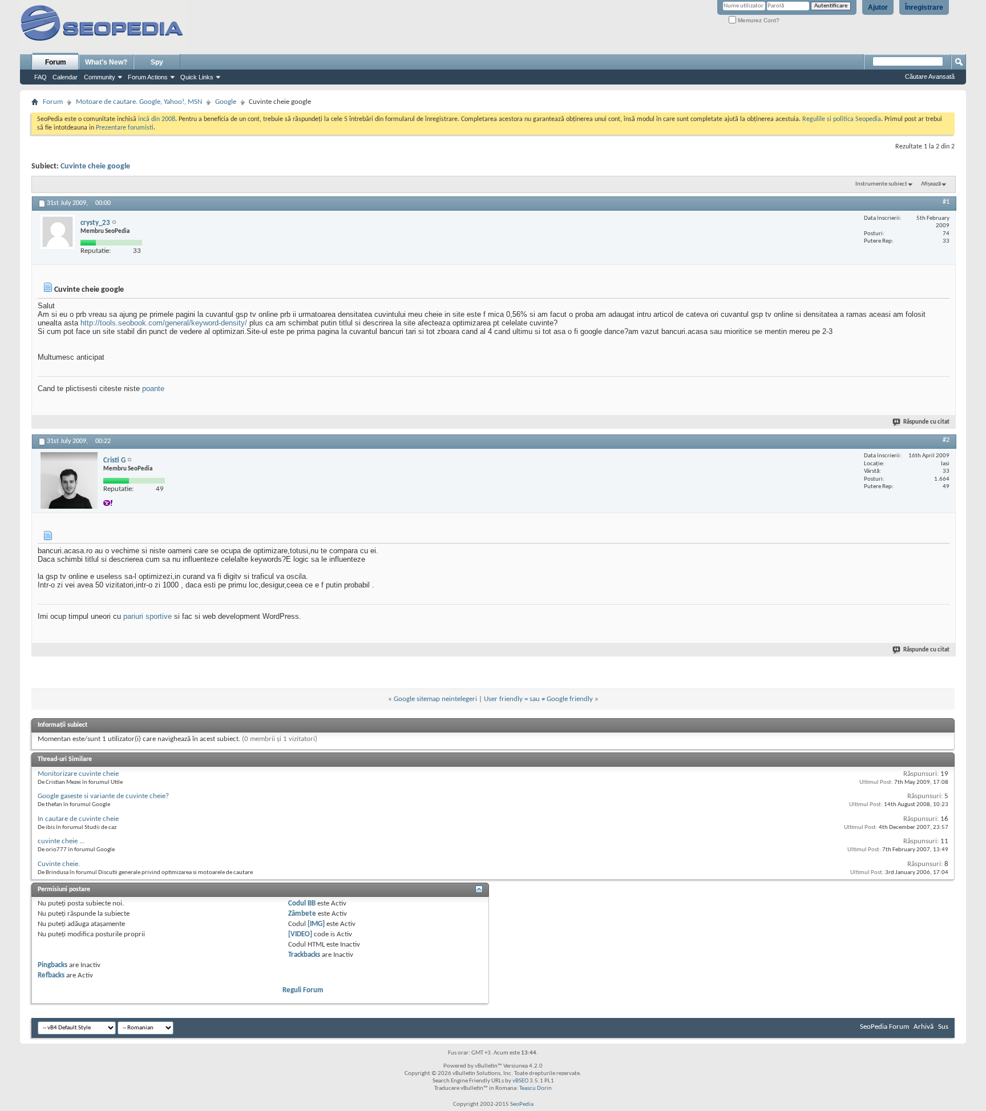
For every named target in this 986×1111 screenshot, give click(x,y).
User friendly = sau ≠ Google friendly (538, 699)
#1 (946, 202)
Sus (943, 1027)
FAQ (40, 77)
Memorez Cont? (757, 20)
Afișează (931, 184)
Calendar (65, 77)
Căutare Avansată (930, 76)
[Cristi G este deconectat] (69, 480)
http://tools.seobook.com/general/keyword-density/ (163, 323)
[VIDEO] (300, 934)
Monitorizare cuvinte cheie (78, 774)
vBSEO (520, 1081)
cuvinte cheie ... (61, 841)
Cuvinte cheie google (95, 166)
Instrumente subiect (881, 184)
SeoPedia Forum (884, 1027)
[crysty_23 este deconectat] (58, 232)
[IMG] (316, 924)
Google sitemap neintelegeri (435, 699)
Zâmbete (302, 913)
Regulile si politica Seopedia (841, 119)
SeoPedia (522, 1104)
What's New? (106, 62)
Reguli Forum (303, 990)
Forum (55, 62)
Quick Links (196, 77)
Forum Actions (148, 77)
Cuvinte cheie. (59, 864)
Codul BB (302, 903)
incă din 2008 (156, 119)
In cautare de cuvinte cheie (78, 819)
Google (225, 102)
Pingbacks (52, 965)
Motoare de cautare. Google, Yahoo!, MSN (139, 102)
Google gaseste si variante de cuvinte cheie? (103, 796)
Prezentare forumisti (124, 127)
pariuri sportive (147, 616)
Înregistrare (924, 7)
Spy (157, 62)
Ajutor (878, 7)
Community (99, 77)
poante (153, 388)
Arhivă (924, 1027)
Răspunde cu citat (926, 422)
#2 (946, 440)
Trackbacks (304, 955)
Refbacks (51, 975)
